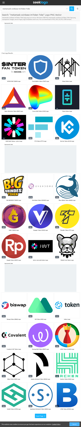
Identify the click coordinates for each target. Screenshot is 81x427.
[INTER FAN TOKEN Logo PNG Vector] (14, 67)
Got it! (74, 424)
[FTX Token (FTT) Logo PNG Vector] (40, 127)
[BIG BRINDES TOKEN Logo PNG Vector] (14, 186)
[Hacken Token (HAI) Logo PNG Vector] (67, 365)
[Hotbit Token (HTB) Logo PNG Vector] (14, 395)
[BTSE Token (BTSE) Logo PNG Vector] (67, 395)
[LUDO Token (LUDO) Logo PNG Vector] (67, 335)
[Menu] (3, 3)
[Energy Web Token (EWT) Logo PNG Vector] (40, 335)
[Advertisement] (40, 38)
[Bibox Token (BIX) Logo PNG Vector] (14, 365)
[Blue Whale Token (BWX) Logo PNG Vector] (67, 186)
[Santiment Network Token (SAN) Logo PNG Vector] (40, 395)
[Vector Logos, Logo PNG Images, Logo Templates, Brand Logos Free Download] (40, 2)
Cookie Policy (56, 424)
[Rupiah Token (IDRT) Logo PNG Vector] (14, 246)
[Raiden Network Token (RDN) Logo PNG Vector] (40, 365)
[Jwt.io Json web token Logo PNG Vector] (40, 246)
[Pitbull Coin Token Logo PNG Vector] (67, 246)
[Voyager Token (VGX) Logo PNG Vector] (40, 216)
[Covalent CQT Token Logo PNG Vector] (14, 335)
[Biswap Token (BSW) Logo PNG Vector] (14, 305)
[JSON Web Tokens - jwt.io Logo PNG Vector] (14, 127)
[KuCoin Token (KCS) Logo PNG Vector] (67, 127)
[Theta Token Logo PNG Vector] (67, 97)
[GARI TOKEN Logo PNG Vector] (14, 216)
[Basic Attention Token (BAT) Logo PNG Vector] (14, 97)
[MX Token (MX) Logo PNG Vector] (40, 305)
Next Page (39, 416)
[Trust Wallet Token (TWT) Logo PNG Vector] (40, 67)
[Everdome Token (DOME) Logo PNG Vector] (40, 186)
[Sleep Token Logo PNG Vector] (67, 67)
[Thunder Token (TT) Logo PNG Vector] (67, 216)
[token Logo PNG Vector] (67, 305)
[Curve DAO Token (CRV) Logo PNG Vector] (40, 97)
